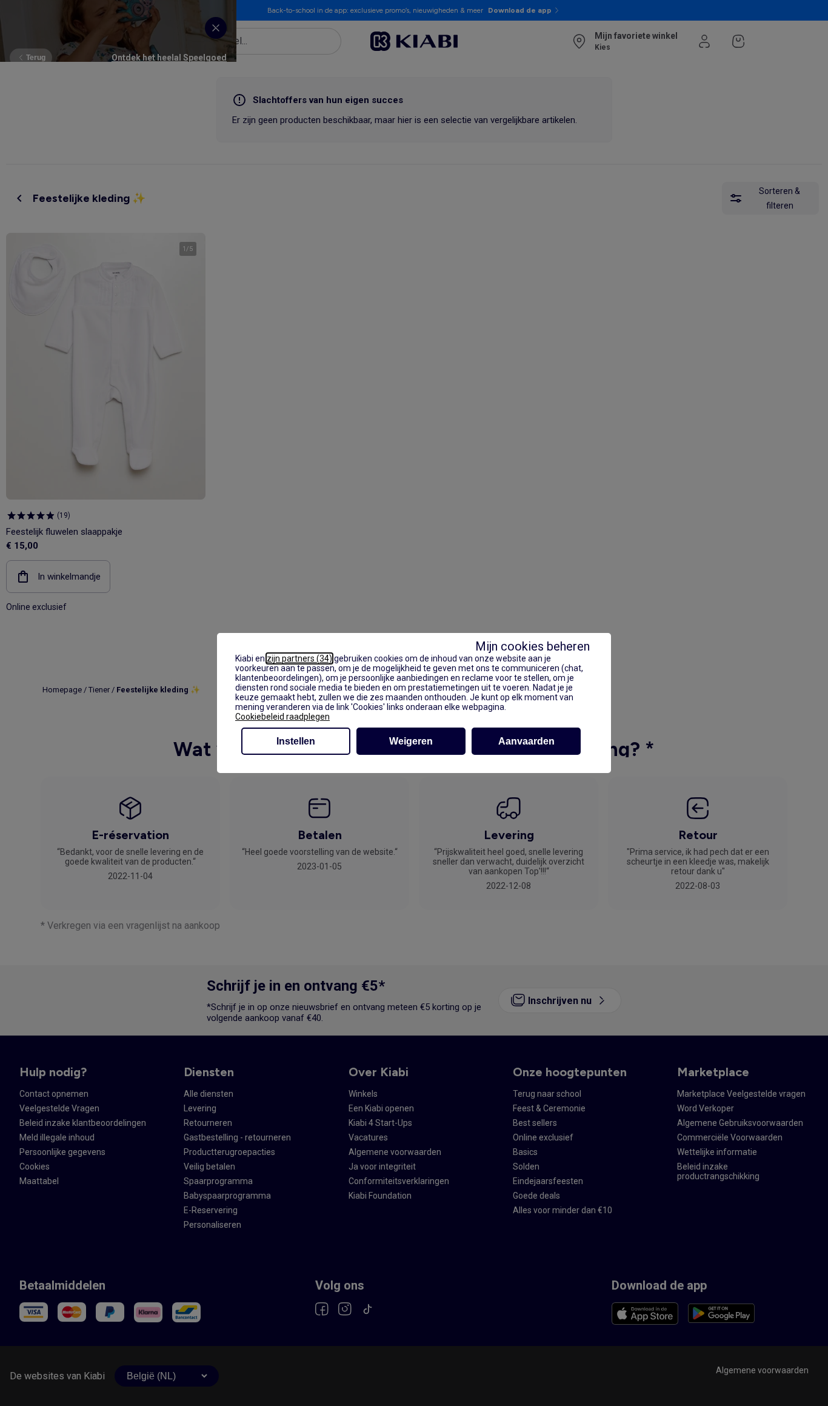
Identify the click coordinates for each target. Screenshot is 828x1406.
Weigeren (411, 741)
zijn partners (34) (299, 658)
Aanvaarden (526, 741)
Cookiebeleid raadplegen (282, 716)
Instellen (295, 741)
